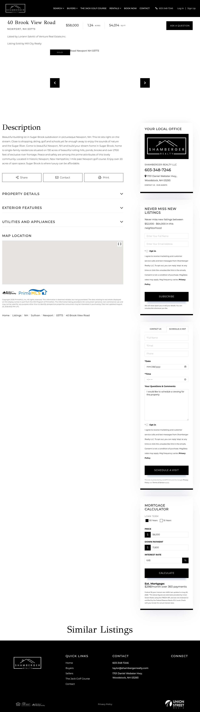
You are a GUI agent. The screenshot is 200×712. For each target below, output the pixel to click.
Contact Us (150, 185)
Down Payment (154, 541)
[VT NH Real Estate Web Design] (174, 704)
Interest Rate (153, 554)
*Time (148, 374)
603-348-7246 (166, 8)
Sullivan (35, 315)
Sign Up (191, 8)
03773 (59, 315)
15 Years (167, 520)
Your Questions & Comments (160, 386)
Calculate (166, 573)
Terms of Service (159, 483)
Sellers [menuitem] (69, 673)
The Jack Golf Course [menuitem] (94, 8)
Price (148, 529)
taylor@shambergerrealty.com (130, 668)
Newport (48, 315)
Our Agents (162, 185)
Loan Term (152, 516)
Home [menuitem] (69, 663)
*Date (148, 361)
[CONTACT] (179, 25)
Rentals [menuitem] (114, 8)
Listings (16, 315)
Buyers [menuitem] (71, 8)
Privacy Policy (105, 704)
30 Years (153, 520)
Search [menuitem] (57, 8)
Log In (180, 8)
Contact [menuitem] (145, 8)
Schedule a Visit (177, 329)
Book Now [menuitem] (130, 8)
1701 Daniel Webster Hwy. (127, 675)
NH (26, 315)
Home (6, 315)
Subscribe (166, 296)
